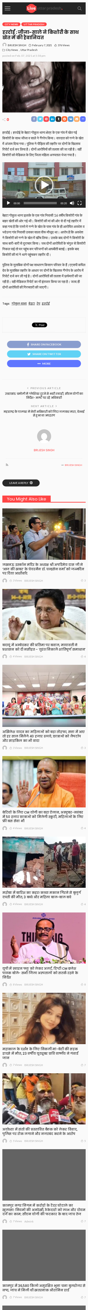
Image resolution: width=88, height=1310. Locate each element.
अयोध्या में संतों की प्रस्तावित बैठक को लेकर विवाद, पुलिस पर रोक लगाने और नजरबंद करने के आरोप (39, 1131)
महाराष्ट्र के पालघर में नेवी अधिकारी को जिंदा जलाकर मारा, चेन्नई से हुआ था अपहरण (44, 414)
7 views (17, 1064)
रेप (38, 304)
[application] (44, 185)
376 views (64, 45)
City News (11, 24)
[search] (79, 8)
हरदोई (46, 304)
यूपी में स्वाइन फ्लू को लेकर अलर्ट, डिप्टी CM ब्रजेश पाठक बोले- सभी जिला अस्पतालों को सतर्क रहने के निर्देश (40, 973)
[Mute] (72, 203)
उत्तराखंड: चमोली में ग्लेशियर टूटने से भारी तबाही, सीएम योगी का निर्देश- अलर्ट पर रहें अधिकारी (44, 396)
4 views (17, 656)
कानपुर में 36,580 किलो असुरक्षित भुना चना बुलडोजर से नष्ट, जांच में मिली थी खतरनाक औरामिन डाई (43, 1287)
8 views (17, 984)
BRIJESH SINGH (17, 45)
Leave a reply (19, 483)
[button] (44, 185)
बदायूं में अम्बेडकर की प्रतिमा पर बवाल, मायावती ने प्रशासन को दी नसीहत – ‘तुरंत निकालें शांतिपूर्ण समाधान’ (43, 647)
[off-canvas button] (7, 8)
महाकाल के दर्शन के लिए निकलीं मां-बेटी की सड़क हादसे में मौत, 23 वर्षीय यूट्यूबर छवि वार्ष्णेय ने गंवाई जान (40, 1053)
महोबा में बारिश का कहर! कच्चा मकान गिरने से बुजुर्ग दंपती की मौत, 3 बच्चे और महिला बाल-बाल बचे (41, 894)
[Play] (8, 203)
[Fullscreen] (79, 203)
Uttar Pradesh (34, 24)
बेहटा (31, 304)
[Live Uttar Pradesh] (44, 7)
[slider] (40, 203)
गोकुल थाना (19, 304)
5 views (17, 1140)
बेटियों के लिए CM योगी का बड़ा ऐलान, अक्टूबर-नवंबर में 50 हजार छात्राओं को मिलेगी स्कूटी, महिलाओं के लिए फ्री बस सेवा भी (42, 817)
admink (29, 1221)
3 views (17, 580)
